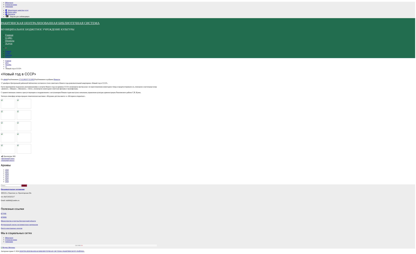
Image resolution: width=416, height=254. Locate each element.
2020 (7, 182)
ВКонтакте (9, 3)
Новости (57, 79)
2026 (7, 170)
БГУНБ (3, 213)
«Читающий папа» (8, 158)
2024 (7, 174)
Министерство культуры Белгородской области (18, 221)
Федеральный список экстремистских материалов (19, 225)
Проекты (9, 40)
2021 (7, 180)
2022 (7, 178)
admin (5, 79)
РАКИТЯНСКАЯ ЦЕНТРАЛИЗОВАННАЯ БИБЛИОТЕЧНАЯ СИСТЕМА (50, 23)
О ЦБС (8, 37)
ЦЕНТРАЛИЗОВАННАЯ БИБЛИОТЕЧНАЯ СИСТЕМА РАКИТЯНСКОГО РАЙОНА (52, 251)
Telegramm (9, 6)
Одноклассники (11, 5)
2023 (7, 176)
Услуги (8, 43)
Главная (9, 35)
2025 (7, 172)
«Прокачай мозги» (8, 160)
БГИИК (4, 217)
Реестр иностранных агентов (11, 228)
